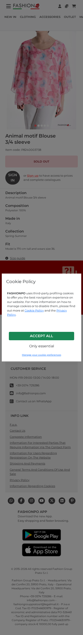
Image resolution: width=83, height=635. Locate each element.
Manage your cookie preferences (41, 354)
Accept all (41, 336)
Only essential (41, 346)
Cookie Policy (34, 310)
